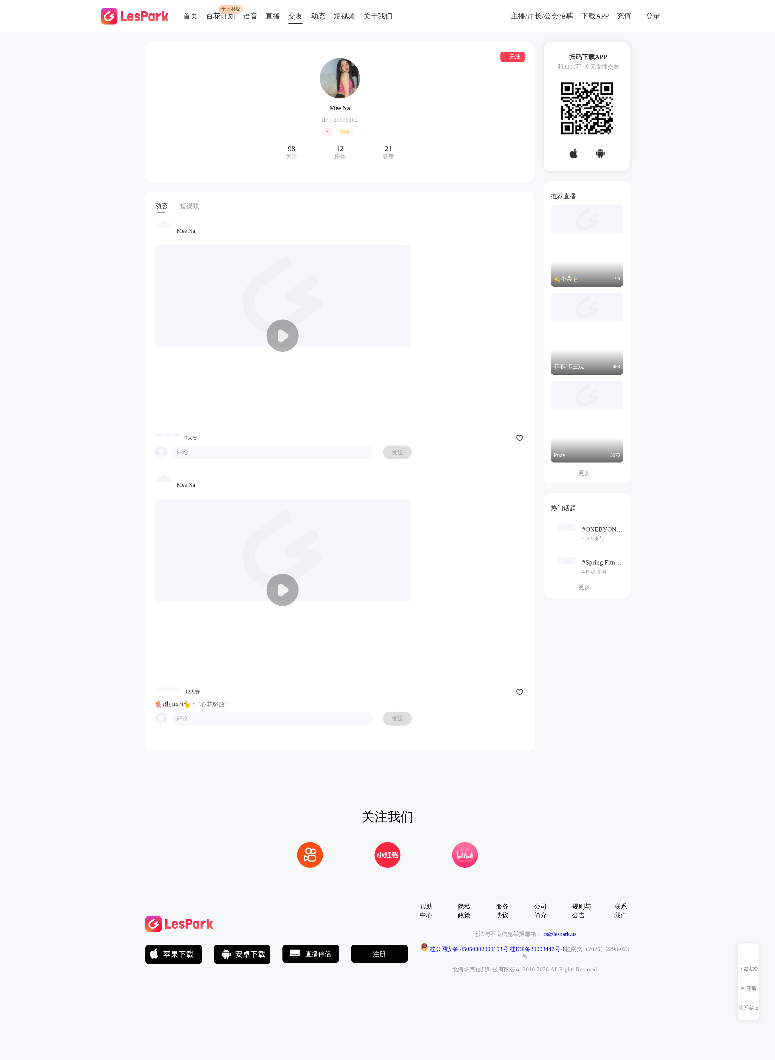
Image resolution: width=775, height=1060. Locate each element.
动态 (318, 16)
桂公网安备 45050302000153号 (468, 949)
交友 (295, 16)
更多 (587, 473)
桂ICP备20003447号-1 (536, 949)
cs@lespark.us (559, 934)
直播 (272, 16)
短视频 (344, 16)
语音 (250, 16)
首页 (190, 16)
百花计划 (220, 16)
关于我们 (377, 16)
